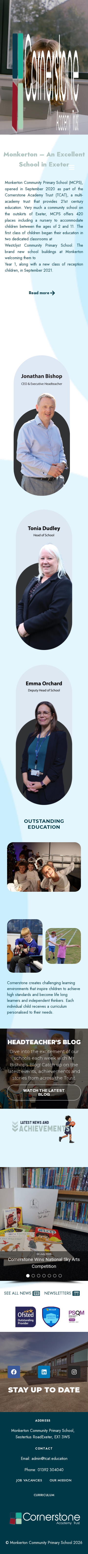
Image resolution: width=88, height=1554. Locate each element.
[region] (44, 1226)
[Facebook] (14, 1372)
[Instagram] (74, 1372)
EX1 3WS (62, 1437)
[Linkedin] (44, 1372)
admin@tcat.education (49, 1458)
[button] (44, 1224)
